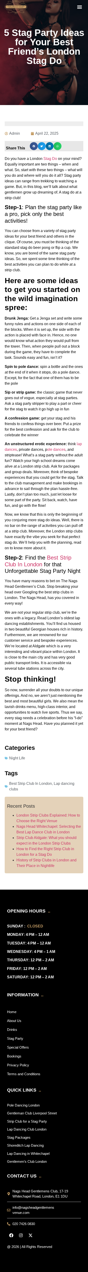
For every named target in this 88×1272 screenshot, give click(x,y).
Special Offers (18, 1047)
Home (11, 1012)
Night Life (17, 758)
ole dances (56, 449)
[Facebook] (11, 1235)
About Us (14, 1021)
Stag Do (50, 159)
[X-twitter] (30, 1235)
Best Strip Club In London (38, 560)
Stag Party (15, 1038)
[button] (79, 7)
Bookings (14, 1056)
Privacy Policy (18, 1065)
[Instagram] (21, 1235)
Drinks (12, 1030)
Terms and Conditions (23, 1074)
